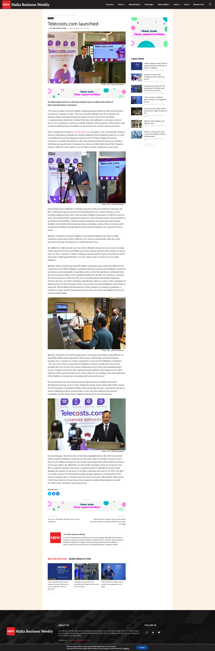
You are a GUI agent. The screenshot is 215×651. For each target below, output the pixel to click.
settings (126, 649)
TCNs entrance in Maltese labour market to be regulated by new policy (112, 584)
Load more (148, 145)
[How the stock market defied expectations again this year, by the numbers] (136, 111)
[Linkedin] (153, 632)
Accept (142, 647)
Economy (109, 4)
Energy (77, 579)
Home (50, 15)
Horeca (176, 4)
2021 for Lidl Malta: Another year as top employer (64, 520)
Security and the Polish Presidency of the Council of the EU (154, 77)
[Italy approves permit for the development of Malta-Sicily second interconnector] (86, 571)
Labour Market (163, 4)
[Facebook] (147, 632)
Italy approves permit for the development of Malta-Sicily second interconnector (86, 584)
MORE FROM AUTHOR (80, 558)
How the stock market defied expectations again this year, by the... (155, 110)
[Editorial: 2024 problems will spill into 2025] (136, 124)
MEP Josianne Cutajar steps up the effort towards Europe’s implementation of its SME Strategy (108, 521)
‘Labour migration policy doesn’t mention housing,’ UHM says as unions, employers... (155, 65)
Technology (148, 4)
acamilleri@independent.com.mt (78, 640)
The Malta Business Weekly (58, 28)
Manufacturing (134, 4)
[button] (210, 5)
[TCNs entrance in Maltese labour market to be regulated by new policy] (113, 571)
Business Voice (198, 4)
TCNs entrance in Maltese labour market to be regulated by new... (155, 99)
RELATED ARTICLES (57, 558)
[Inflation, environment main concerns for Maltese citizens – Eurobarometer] (136, 135)
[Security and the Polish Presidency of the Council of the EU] (136, 77)
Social (186, 4)
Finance (121, 4)
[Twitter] (159, 632)
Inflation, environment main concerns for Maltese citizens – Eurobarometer (155, 134)
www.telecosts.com (80, 132)
